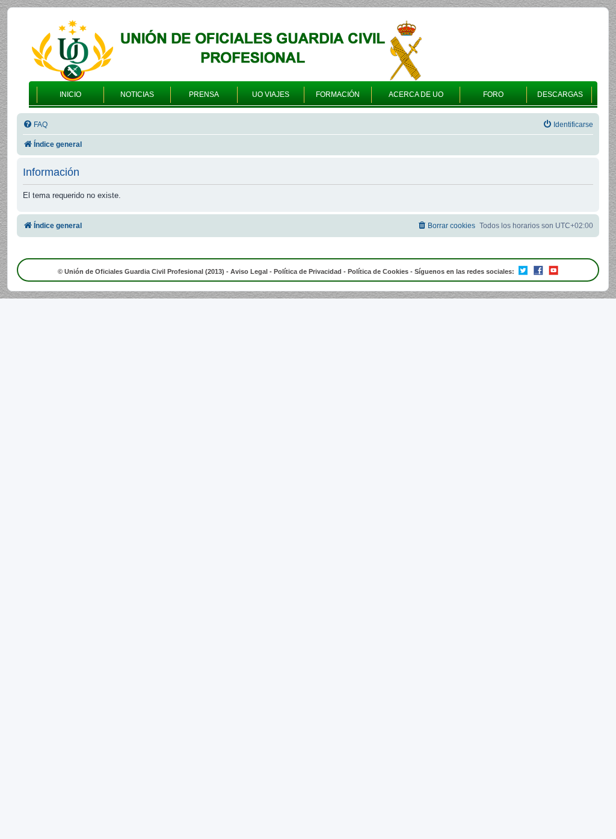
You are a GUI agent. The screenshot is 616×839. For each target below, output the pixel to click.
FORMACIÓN (338, 94)
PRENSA (204, 94)
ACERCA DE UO (416, 94)
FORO (493, 94)
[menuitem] (35, 125)
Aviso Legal (249, 271)
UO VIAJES (270, 94)
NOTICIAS (137, 94)
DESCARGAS (560, 94)
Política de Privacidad (308, 271)
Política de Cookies (378, 271)
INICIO (70, 94)
